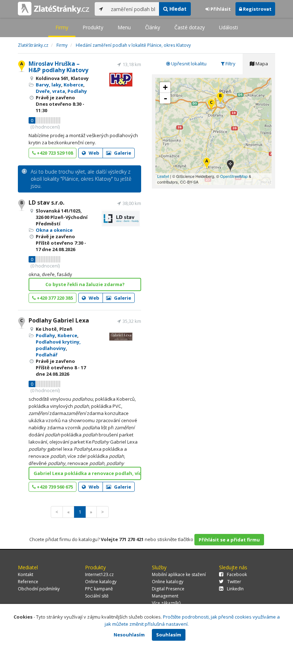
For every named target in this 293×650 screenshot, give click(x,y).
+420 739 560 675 (54, 487)
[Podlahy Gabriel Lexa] (211, 105)
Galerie (122, 153)
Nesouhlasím (129, 634)
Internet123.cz (99, 574)
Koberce (73, 84)
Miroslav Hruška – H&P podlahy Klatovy (58, 67)
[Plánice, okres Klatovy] (230, 166)
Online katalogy (100, 582)
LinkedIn (235, 589)
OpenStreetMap (234, 176)
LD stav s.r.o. (46, 202)
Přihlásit (220, 9)
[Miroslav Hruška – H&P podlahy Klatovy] (206, 163)
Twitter (234, 582)
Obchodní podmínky (39, 589)
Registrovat (257, 9)
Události (228, 27)
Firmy (61, 27)
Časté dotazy (189, 27)
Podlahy (77, 91)
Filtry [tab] (229, 63)
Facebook (237, 574)
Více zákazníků (166, 603)
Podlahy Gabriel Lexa (59, 320)
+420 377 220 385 (54, 298)
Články (152, 27)
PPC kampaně (99, 589)
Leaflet (163, 176)
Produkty (93, 27)
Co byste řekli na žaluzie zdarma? (85, 284)
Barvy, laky (48, 84)
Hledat (177, 8)
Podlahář (47, 354)
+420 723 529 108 (54, 153)
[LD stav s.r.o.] (220, 98)
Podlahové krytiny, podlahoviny (58, 345)
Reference (28, 582)
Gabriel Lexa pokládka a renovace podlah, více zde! (87, 473)
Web (93, 153)
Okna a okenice (54, 230)
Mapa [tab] (261, 63)
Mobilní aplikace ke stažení (179, 574)
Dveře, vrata (50, 91)
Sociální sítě (97, 596)
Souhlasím (168, 634)
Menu (124, 27)
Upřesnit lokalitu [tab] (188, 63)
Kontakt (25, 574)
